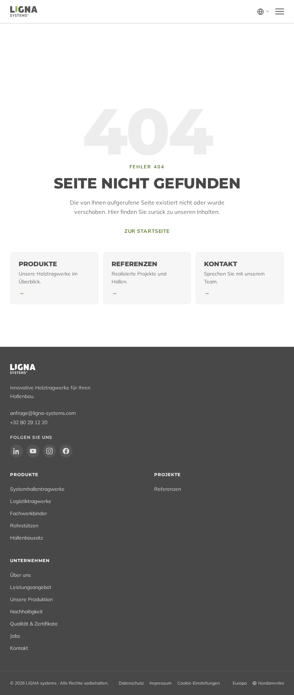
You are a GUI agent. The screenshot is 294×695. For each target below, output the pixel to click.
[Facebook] (66, 451)
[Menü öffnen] (279, 11)
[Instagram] (49, 451)
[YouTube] (33, 451)
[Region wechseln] (263, 11)
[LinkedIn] (16, 451)
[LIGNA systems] (24, 11)
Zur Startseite (147, 231)
